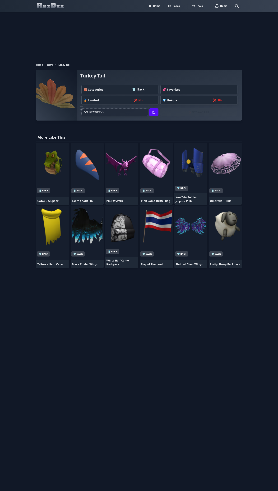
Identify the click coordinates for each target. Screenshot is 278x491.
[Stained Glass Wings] (191, 237)
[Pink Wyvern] (121, 174)
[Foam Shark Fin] (87, 174)
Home (39, 64)
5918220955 (94, 112)
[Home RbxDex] (53, 6)
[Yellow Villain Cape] (52, 237)
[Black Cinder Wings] (87, 237)
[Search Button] (237, 6)
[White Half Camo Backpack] (121, 237)
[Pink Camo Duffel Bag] (156, 174)
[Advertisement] (139, 35)
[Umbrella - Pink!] (225, 174)
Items (50, 64)
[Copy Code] (153, 112)
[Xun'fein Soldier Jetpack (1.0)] (191, 174)
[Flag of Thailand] (156, 237)
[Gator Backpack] (52, 174)
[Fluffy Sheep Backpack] (225, 237)
